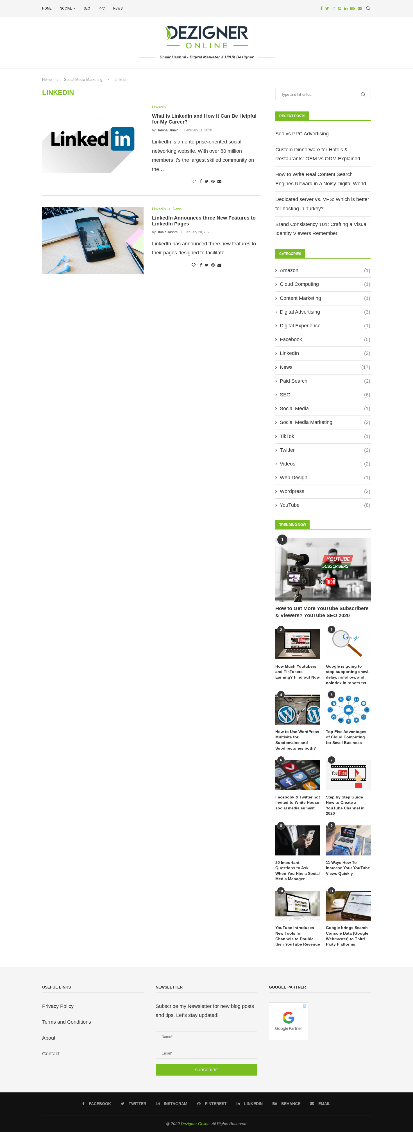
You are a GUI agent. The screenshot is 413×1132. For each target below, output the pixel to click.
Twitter (325, 450)
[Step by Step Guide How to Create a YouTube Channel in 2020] (348, 775)
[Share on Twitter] (206, 181)
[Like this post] (194, 181)
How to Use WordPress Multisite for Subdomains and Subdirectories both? (297, 739)
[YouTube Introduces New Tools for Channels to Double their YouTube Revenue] (297, 906)
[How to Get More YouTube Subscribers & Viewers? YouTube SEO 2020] (323, 570)
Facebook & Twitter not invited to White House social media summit (297, 802)
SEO (87, 8)
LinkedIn (159, 107)
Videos (325, 464)
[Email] (360, 8)
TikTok (325, 436)
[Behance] (352, 8)
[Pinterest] (339, 8)
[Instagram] (333, 8)
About (48, 1038)
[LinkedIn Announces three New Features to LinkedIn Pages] (93, 240)
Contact (51, 1053)
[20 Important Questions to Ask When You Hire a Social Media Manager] (297, 840)
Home (47, 8)
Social (66, 8)
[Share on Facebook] (201, 181)
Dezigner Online (195, 1123)
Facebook (325, 339)
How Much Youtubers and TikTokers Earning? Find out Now (297, 671)
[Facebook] (321, 8)
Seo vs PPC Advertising (302, 133)
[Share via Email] (219, 181)
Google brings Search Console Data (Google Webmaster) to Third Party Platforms (347, 935)
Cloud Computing (325, 284)
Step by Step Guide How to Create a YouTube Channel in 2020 (345, 805)
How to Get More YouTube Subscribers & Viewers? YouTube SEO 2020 (322, 612)
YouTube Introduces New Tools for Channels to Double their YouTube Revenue (297, 935)
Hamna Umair (167, 130)
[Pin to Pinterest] (213, 181)
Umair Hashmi (167, 232)
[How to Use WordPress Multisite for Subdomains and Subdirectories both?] (297, 710)
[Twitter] (327, 8)
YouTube (325, 505)
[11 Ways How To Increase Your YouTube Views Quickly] (348, 840)
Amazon (325, 270)
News (117, 8)
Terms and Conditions (66, 1022)
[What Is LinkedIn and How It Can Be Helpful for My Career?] (93, 138)
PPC (102, 8)
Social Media (325, 408)
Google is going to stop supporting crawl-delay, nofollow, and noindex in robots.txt (348, 674)
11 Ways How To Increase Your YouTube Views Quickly (348, 868)
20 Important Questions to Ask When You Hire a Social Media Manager (297, 870)
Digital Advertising (325, 312)
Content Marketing (325, 298)
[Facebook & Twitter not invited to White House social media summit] (297, 775)
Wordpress (325, 491)
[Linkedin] (346, 8)
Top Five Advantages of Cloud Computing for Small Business (346, 737)
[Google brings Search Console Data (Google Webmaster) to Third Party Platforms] (348, 906)
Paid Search (325, 381)
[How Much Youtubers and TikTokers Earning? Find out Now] (297, 644)
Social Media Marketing (83, 79)
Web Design (325, 477)
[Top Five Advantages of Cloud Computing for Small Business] (348, 710)
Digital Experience (325, 325)
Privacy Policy (58, 1006)
